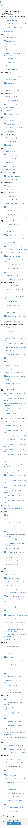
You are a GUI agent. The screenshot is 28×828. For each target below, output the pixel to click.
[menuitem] (1, 3)
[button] (1, 1)
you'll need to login (20, 821)
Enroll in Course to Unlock (14, 823)
